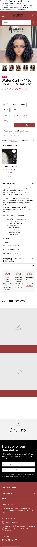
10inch (14, 105)
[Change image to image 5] (32, 68)
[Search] (33, 22)
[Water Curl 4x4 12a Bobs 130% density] (18, 44)
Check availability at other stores (15, 136)
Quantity (5, 121)
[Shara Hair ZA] (18, 15)
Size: (6, 101)
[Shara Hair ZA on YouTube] (16, 540)
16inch (14, 110)
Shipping (14, 141)
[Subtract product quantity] (3, 125)
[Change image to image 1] (4, 68)
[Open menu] (3, 16)
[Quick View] (14, 151)
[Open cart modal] (34, 16)
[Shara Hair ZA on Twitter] (6, 540)
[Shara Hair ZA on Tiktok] (12, 540)
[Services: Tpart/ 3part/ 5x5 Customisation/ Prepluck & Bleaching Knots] (9, 156)
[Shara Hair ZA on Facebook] (2, 540)
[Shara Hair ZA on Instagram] (9, 540)
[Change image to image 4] (25, 68)
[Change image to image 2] (11, 68)
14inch (5, 110)
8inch (5, 105)
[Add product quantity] (11, 125)
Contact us (29, 286)
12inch (22, 105)
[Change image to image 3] (18, 68)
